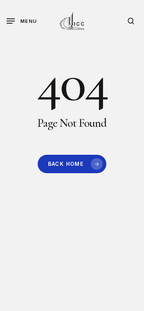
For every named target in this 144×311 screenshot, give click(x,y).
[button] (22, 21)
